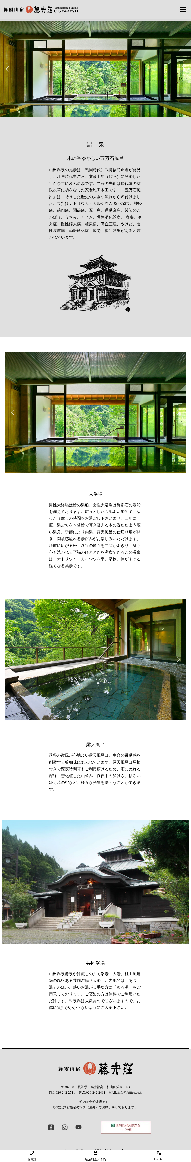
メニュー (183, 9)
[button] (8, 69)
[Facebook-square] (51, 1127)
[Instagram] (65, 1127)
